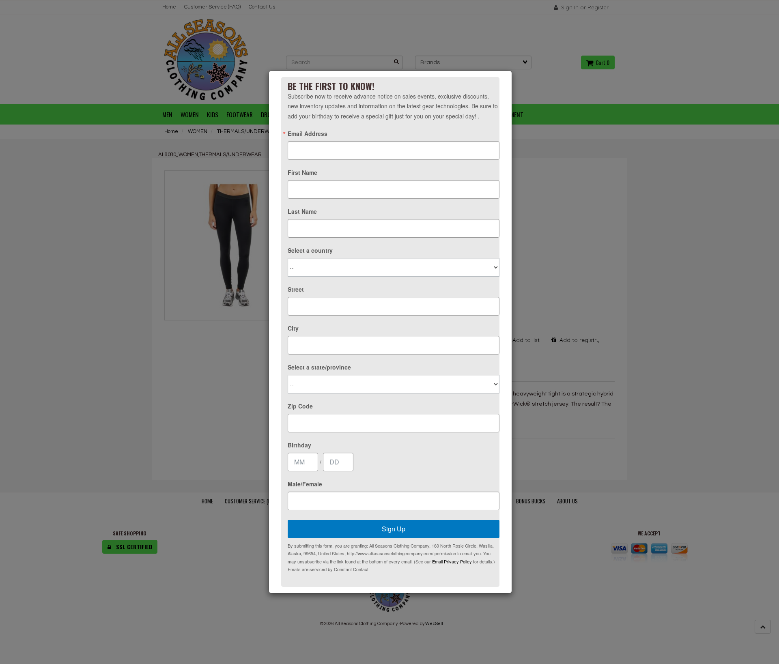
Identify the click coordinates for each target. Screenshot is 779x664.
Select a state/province (319, 367)
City (293, 328)
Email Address (307, 133)
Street (296, 289)
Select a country (310, 250)
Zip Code (300, 406)
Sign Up (393, 528)
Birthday (299, 445)
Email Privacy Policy (452, 561)
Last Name (302, 211)
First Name (302, 172)
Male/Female (305, 484)
